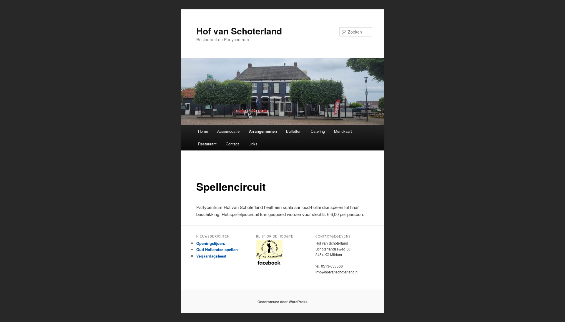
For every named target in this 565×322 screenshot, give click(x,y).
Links (252, 144)
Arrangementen (263, 131)
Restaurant (207, 144)
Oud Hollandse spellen (217, 249)
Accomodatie (228, 131)
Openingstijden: (210, 243)
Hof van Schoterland (239, 30)
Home (203, 131)
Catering (318, 131)
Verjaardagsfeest (211, 256)
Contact (232, 144)
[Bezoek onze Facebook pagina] (282, 252)
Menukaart (343, 131)
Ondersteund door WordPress (282, 301)
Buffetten (293, 131)
